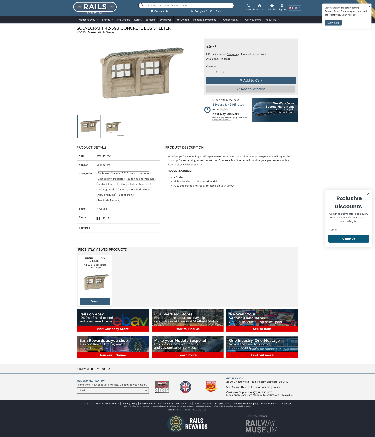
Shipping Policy (223, 403)
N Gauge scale (106, 189)
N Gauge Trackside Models (136, 189)
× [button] (369, 6)
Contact (88, 403)
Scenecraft (94, 32)
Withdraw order (203, 403)
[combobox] (186, 6)
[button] (248, 8)
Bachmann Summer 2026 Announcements (123, 173)
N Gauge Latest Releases (134, 184)
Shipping (232, 54)
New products (106, 195)
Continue (348, 238)
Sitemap (286, 403)
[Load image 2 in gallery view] (113, 126)
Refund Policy (165, 403)
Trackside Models (108, 200)
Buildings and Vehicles (141, 179)
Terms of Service (270, 403)
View (95, 301)
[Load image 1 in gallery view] (88, 126)
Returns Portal (184, 403)
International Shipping (246, 403)
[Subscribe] (146, 390)
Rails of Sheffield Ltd (184, 410)
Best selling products (110, 179)
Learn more (333, 22)
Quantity (211, 66)
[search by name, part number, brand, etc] (141, 6)
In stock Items (106, 184)
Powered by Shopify (200, 410)
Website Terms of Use (108, 403)
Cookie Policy (147, 403)
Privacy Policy (129, 403)
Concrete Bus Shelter (95, 259)
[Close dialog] (368, 193)
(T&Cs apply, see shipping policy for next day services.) (229, 118)
